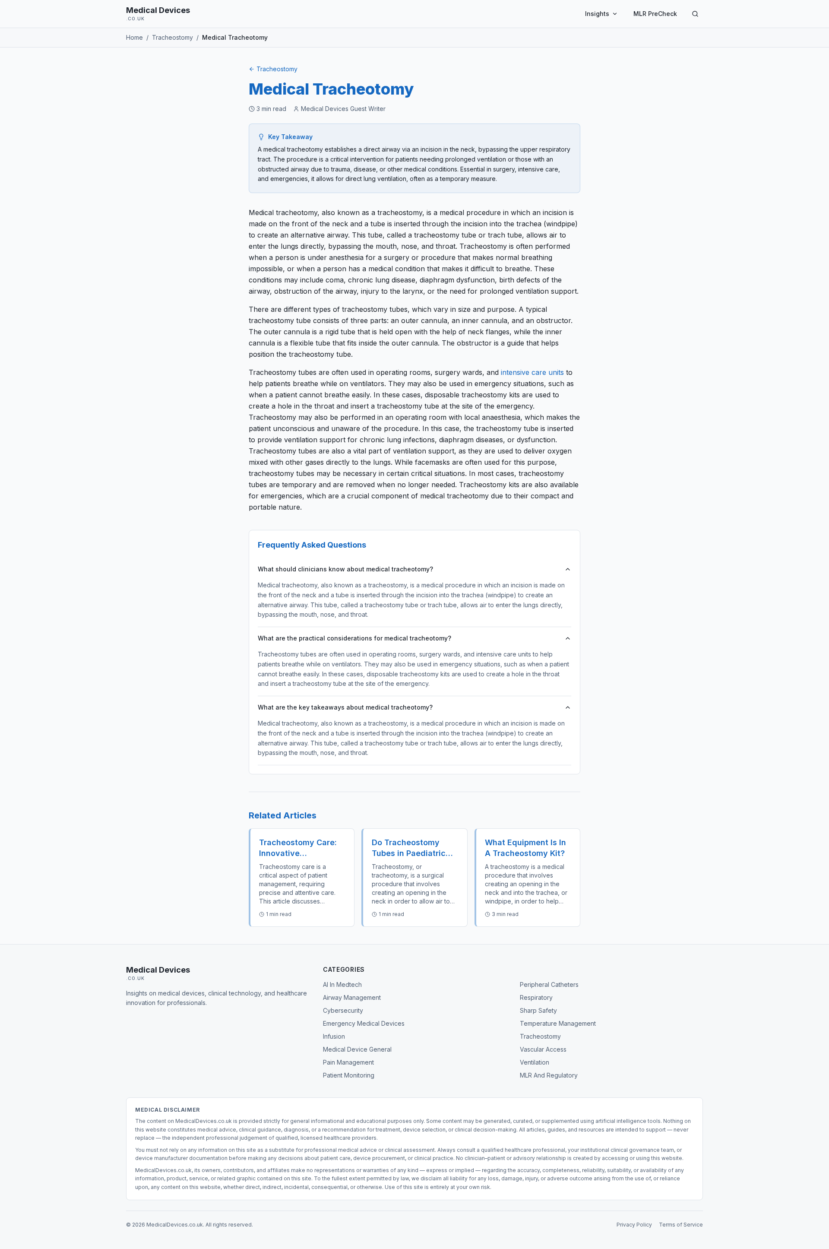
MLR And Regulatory (549, 1075)
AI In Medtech (342, 984)
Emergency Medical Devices (364, 1023)
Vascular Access (543, 1049)
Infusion (334, 1036)
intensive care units (532, 372)
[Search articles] (695, 14)
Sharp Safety (538, 1010)
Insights (597, 13)
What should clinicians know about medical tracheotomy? (345, 569)
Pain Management (348, 1062)
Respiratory (536, 997)
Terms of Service (681, 1224)
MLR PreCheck (655, 13)
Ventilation (534, 1062)
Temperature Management (558, 1023)
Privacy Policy (634, 1224)
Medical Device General (357, 1049)
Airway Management (352, 997)
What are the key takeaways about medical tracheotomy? (345, 707)
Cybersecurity (343, 1010)
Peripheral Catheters (549, 984)
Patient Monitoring (348, 1075)
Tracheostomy (276, 69)
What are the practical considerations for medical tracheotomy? (354, 638)
